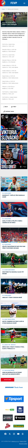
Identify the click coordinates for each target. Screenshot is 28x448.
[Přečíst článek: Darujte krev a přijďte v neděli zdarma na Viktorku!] (14, 209)
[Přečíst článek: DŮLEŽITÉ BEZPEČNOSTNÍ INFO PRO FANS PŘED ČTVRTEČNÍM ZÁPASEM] (14, 235)
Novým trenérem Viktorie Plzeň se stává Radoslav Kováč (13, 322)
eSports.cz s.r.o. (15, 441)
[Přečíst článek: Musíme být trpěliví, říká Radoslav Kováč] (14, 184)
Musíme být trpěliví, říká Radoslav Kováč (13, 196)
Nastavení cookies (23, 443)
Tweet (14, 106)
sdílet (6, 106)
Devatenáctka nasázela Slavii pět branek (13, 273)
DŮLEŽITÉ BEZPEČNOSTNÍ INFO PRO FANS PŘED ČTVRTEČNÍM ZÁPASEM (13, 247)
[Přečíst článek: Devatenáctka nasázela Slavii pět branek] (14, 260)
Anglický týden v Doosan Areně (12, 297)
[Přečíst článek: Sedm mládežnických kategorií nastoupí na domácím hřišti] (14, 361)
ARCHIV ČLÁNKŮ (7, 379)
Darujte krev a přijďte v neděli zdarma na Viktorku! (12, 221)
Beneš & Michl (23, 441)
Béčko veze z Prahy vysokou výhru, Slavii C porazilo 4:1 (13, 348)
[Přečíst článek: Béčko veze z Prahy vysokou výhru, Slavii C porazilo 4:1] (14, 335)
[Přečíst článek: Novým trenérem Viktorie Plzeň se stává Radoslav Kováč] (14, 310)
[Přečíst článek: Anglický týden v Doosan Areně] (14, 286)
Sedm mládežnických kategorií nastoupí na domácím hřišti (12, 373)
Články (3, 9)
